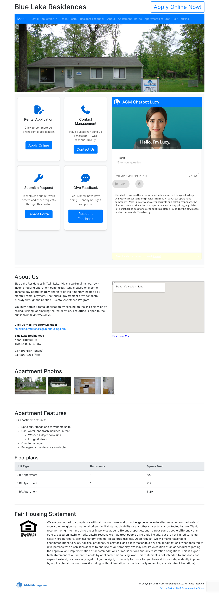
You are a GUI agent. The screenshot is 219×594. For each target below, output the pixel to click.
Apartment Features (157, 18)
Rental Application (43, 18)
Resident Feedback (92, 18)
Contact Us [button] (85, 149)
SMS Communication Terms (190, 588)
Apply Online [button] (38, 145)
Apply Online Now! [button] (178, 7)
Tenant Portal (68, 18)
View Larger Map (121, 336)
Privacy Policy (167, 588)
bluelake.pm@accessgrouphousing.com (40, 328)
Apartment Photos (130, 18)
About (111, 18)
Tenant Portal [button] (39, 214)
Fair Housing (181, 18)
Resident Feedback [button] (85, 216)
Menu (22, 19)
